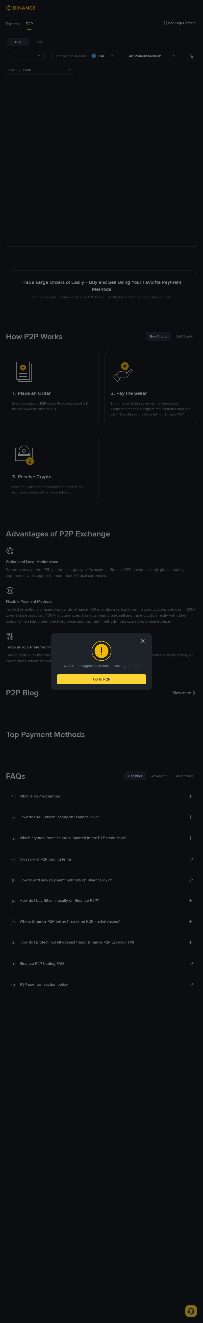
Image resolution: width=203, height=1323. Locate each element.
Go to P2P (101, 679)
